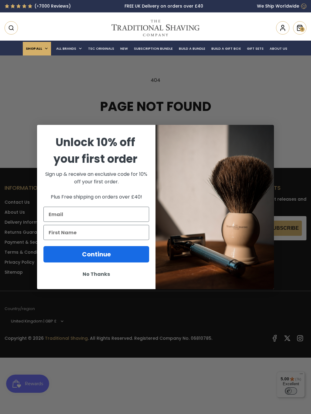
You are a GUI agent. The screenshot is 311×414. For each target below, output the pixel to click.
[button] (11, 28)
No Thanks (96, 274)
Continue (96, 254)
